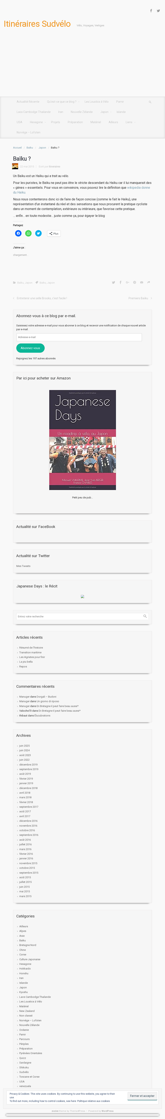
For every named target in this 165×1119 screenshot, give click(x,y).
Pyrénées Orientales (30, 1053)
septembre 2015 (28, 872)
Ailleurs (23, 926)
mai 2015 (24, 891)
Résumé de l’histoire (31, 647)
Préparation (26, 1048)
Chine (22, 949)
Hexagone (25, 963)
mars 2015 (25, 896)
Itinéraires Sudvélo (37, 24)
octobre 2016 (27, 830)
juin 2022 (24, 759)
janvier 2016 (26, 858)
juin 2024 (24, 750)
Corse (22, 954)
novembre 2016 (28, 825)
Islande (23, 982)
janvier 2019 (26, 783)
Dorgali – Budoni (46, 696)
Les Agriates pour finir (32, 657)
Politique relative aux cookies (93, 1101)
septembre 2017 (28, 806)
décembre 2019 (28, 764)
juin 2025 (24, 745)
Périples (24, 1043)
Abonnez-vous (30, 348)
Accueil (17, 147)
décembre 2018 (28, 788)
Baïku (30, 147)
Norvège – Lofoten (30, 1020)
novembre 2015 (28, 863)
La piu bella (26, 661)
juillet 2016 (25, 844)
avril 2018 (24, 792)
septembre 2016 (28, 834)
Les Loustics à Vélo (30, 1001)
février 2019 (26, 778)
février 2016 (26, 853)
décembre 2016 (28, 820)
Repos (23, 666)
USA (22, 1081)
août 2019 (25, 773)
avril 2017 (24, 816)
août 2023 (25, 755)
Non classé (25, 1015)
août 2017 (25, 811)
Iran (21, 978)
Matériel (24, 1006)
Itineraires (54, 166)
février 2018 (26, 802)
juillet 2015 (25, 881)
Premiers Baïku (138, 298)
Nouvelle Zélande (29, 1025)
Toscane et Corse (29, 1076)
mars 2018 (25, 797)
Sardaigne (25, 1062)
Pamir (22, 1034)
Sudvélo (24, 1072)
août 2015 (25, 877)
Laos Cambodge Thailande (35, 996)
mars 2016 (25, 849)
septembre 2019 (28, 769)
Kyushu (23, 992)
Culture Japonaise (29, 959)
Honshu (23, 973)
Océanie (24, 1029)
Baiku (43, 282)
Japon (42, 147)
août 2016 (25, 839)
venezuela (25, 1086)
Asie (22, 935)
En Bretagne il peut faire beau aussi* (57, 706)
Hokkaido (25, 968)
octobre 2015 (27, 867)
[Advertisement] (82, 66)
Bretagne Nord (27, 945)
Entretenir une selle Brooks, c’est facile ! (42, 298)
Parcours (24, 1039)
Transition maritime (30, 652)
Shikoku (24, 1067)
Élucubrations (42, 715)
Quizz (22, 1058)
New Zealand (27, 1010)
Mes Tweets (23, 566)
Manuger (24, 696)
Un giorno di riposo (48, 701)
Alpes (22, 930)
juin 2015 (24, 886)
